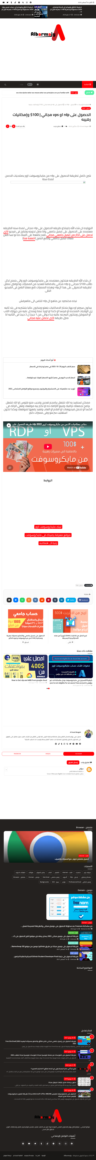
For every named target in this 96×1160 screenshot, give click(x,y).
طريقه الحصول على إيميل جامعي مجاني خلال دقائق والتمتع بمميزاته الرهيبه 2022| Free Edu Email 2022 (41, 1042)
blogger (79, 753)
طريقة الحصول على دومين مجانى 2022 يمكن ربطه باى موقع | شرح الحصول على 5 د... (44, 936)
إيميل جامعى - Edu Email (51, 877)
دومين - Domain (34, 877)
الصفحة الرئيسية (84, 104)
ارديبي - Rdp (73, 92)
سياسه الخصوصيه (29, 1155)
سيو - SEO (55, 881)
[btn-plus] (13, 126)
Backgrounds (44, 881)
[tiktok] (15, 2)
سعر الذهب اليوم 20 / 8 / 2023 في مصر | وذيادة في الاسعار (52, 366)
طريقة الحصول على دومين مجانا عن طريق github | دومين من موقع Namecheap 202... (44, 946)
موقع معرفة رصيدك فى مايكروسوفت (48, 535)
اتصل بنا (38, 1155)
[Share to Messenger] (15, 600)
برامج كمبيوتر (41, 872)
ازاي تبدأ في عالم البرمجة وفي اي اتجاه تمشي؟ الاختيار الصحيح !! (53, 1068)
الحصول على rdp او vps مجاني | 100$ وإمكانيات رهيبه (46, 104)
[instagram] (27, 2)
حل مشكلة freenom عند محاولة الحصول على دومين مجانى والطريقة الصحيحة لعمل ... (56, 926)
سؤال (81, 768)
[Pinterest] (48, 600)
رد (6, 769)
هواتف (31, 872)
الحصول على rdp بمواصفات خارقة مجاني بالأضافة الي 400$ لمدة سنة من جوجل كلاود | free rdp (26, 682)
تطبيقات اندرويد (20, 872)
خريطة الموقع (7, 1155)
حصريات (78, 872)
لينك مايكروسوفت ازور (48, 527)
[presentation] (94, 12)
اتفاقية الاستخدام (18, 1155)
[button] (49, 688)
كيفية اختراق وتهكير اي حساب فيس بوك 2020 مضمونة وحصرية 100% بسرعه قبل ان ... (66, 9)
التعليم (57, 872)
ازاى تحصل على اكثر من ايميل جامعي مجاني (48, 233)
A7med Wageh (75, 732)
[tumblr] (11, 2)
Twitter (71, 600)
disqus (48, 753)
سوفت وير (87, 872)
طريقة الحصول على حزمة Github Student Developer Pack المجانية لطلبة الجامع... (45, 956)
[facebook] (30, 2)
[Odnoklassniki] (28, 600)
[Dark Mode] (30, 84)
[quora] (23, 2)
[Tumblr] (55, 600)
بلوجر (63, 881)
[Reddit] (41, 600)
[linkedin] (61, 600)
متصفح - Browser (83, 855)
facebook (84, 600)
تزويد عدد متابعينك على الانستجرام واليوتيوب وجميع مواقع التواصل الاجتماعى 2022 (41, 388)
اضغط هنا (29, 238)
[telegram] (19, 2)
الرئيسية (44, 1155)
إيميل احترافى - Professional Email (80, 881)
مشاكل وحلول (86, 877)
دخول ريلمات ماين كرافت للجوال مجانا (62, 1082)
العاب (50, 872)
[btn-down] (7, 126)
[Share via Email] (9, 600)
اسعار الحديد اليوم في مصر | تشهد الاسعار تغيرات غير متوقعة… (50, 377)
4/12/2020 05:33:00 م (76, 771)
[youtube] (3, 2)
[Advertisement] (48, 61)
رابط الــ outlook (48, 543)
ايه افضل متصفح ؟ (81, 859)
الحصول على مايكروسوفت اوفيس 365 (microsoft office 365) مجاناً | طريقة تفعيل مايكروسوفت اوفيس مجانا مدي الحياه (42, 1095)
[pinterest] (55, 744)
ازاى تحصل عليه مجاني (40, 318)
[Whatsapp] (22, 600)
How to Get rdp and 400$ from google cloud (52, 92)
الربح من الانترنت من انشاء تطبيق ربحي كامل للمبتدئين (18, 8)
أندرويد (65, 877)
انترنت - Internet (67, 872)
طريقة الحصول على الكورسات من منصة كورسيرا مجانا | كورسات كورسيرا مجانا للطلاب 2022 (43, 1055)
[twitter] (7, 2)
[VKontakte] (35, 600)
